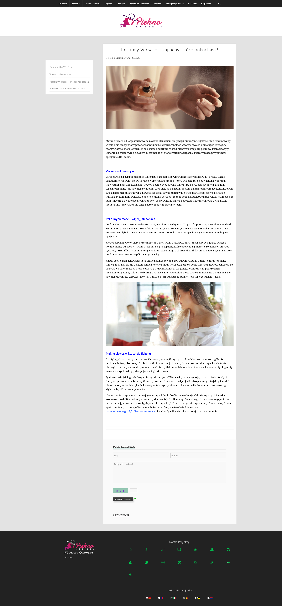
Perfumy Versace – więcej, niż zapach (69, 81)
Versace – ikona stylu (60, 74)
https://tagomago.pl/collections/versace (131, 411)
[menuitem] (62, 3)
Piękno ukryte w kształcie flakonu (67, 88)
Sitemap (69, 557)
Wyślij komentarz (124, 499)
